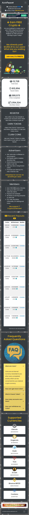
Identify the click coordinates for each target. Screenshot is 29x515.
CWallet (22, 225)
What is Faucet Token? (12, 394)
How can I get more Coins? (14, 389)
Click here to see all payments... (17, 328)
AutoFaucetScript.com (11, 511)
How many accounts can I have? (13, 400)
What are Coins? (10, 366)
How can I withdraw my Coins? (13, 407)
